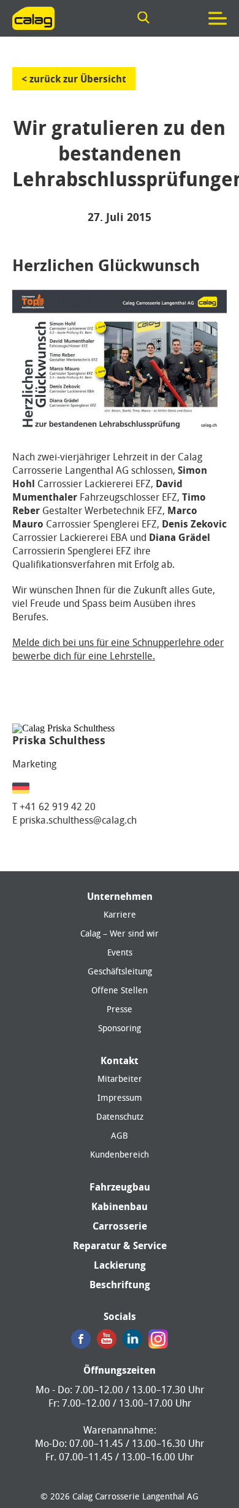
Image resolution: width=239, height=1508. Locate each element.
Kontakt (119, 1060)
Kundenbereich (119, 1154)
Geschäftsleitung (120, 971)
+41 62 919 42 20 (58, 806)
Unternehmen (120, 896)
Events (119, 952)
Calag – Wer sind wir (119, 933)
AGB (119, 1135)
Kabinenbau (119, 1206)
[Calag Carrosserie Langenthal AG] (33, 18)
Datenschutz (119, 1116)
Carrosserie (120, 1226)
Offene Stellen (119, 990)
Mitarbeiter (119, 1078)
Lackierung (120, 1265)
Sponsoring (119, 1028)
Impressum (119, 1097)
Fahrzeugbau (119, 1187)
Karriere (120, 914)
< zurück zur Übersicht (73, 78)
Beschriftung (119, 1284)
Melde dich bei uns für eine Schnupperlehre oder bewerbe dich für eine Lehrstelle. (118, 649)
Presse (119, 1009)
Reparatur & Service (120, 1245)
